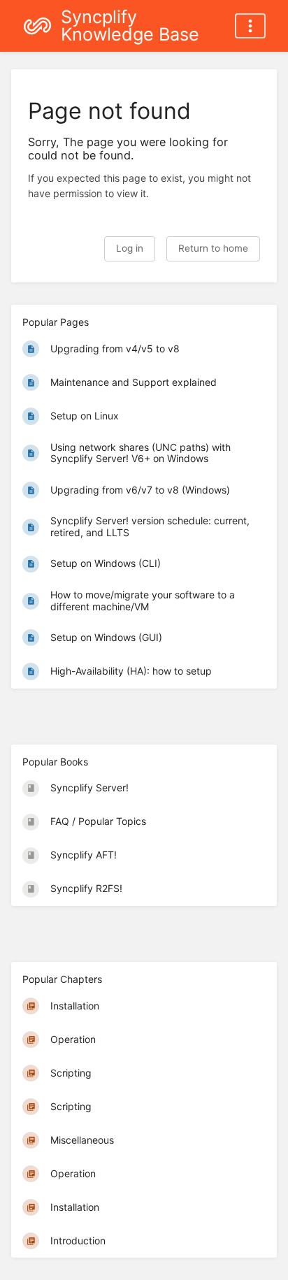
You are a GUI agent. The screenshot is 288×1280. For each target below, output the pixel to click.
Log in (129, 248)
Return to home (213, 248)
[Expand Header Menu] (250, 25)
